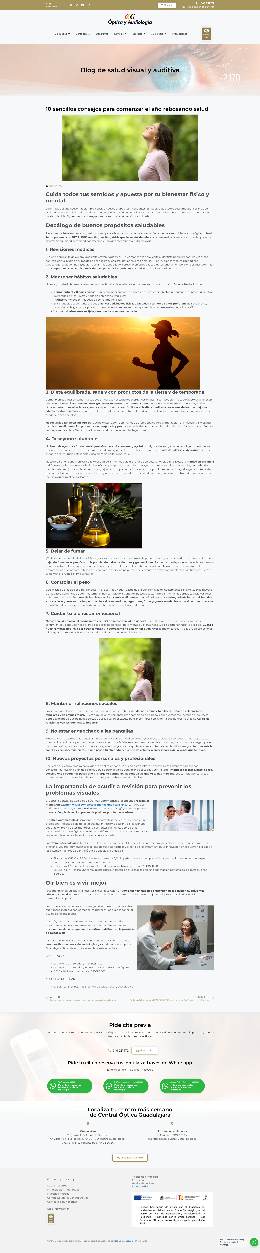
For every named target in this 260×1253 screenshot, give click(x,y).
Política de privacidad (145, 1176)
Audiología (157, 33)
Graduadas (61, 33)
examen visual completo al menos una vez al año (93, 804)
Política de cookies (143, 1183)
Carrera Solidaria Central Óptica (67, 1197)
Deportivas (102, 33)
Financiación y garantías (63, 1189)
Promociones (179, 33)
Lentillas (119, 33)
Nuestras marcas (58, 1193)
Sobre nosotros (57, 1185)
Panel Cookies (140, 1186)
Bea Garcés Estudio (123, 1241)
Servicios (137, 33)
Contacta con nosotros (62, 1201)
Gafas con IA (83, 33)
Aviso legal (138, 1180)
